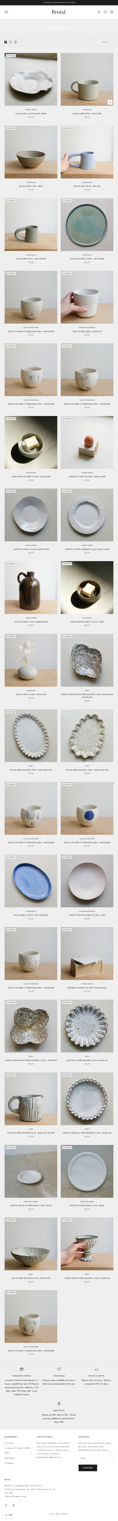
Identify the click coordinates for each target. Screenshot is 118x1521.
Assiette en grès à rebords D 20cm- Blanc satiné (87, 549)
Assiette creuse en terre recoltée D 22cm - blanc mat (87, 1133)
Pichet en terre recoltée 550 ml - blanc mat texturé (31, 1133)
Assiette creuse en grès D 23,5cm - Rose (87, 915)
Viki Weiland (87, 110)
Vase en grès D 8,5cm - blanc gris (31, 694)
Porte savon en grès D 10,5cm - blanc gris (31, 476)
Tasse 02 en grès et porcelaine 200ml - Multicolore (87, 404)
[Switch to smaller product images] (10, 42)
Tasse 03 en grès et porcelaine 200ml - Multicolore (31, 1350)
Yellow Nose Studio (31, 327)
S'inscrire (88, 1467)
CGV (7, 1452)
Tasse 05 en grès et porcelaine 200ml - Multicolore (31, 842)
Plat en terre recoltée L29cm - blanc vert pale (31, 770)
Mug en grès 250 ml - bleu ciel (87, 186)
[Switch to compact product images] (15, 42)
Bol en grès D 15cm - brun (31, 186)
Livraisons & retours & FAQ (17, 1448)
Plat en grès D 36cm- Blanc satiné (31, 113)
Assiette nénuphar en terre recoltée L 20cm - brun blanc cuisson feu (87, 696)
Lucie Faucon (87, 182)
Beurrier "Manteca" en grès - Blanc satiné (87, 988)
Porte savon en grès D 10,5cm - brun (87, 622)
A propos (9, 1443)
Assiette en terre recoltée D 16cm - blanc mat (87, 1060)
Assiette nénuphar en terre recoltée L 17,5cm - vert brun (31, 1060)
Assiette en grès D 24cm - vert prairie (87, 258)
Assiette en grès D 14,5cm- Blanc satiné (31, 549)
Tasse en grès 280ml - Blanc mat (87, 331)
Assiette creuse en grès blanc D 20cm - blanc (31, 1205)
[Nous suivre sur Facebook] (6, 1505)
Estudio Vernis (30, 110)
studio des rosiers (31, 1202)
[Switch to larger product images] (5, 42)
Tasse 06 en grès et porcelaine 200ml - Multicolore (31, 404)
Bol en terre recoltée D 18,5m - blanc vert (31, 1278)
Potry (87, 691)
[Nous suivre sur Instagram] (13, 1505)
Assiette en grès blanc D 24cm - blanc (87, 1205)
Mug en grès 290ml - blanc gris (87, 113)
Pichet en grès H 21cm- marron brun (31, 622)
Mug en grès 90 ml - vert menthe (31, 258)
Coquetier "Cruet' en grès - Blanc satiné (87, 476)
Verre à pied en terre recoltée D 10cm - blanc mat (87, 1278)
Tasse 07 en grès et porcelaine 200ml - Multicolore (31, 988)
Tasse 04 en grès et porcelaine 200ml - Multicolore (87, 842)
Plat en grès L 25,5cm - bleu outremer (31, 915)
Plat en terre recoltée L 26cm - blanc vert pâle (87, 770)
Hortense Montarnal (87, 327)
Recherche (9, 1458)
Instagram (9, 1463)
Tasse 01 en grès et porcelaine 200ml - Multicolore (31, 331)
